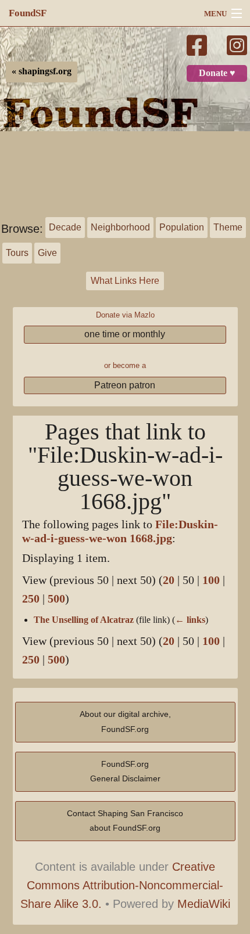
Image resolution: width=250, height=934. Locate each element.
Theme (227, 227)
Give (47, 253)
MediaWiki (203, 903)
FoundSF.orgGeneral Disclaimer (125, 771)
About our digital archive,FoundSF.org (125, 721)
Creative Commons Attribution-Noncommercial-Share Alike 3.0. (122, 885)
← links (190, 620)
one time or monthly (124, 334)
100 (211, 580)
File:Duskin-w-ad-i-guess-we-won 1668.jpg (120, 531)
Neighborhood (120, 227)
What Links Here (125, 281)
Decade (65, 227)
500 (56, 598)
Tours (17, 253)
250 (31, 598)
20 (168, 580)
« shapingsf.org (42, 71)
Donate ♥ (217, 73)
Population (181, 227)
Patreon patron (124, 385)
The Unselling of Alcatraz (84, 620)
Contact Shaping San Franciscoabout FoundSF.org (125, 821)
